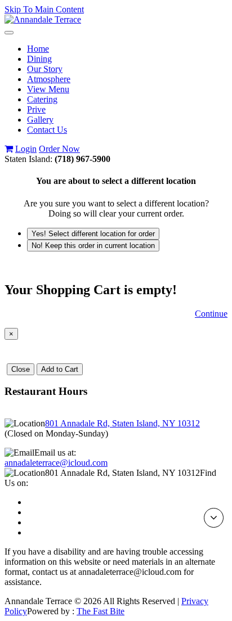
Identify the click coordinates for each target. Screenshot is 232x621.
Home (38, 48)
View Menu (48, 89)
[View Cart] (9, 149)
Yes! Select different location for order (93, 234)
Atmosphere (48, 79)
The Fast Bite (100, 611)
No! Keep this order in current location (93, 245)
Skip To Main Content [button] (44, 9)
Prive (36, 109)
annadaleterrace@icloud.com (56, 462)
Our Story (45, 69)
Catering (42, 99)
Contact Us (47, 129)
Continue (211, 313)
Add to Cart (59, 369)
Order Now (59, 149)
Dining (39, 59)
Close (20, 369)
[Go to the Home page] (43, 19)
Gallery (40, 119)
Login (26, 149)
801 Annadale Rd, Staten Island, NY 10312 (122, 423)
